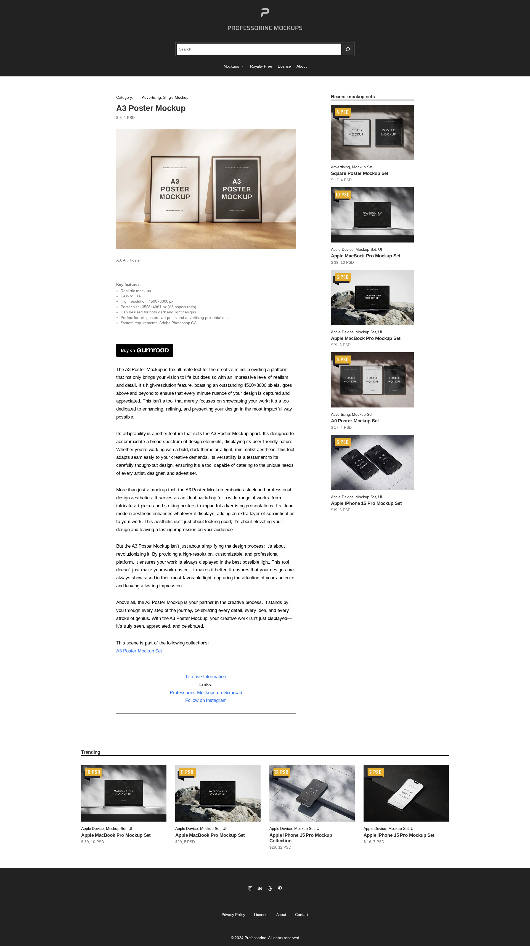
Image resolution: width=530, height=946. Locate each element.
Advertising (151, 97)
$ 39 (335, 262)
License (284, 66)
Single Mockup (176, 97)
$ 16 (367, 842)
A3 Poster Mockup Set (139, 651)
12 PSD (284, 847)
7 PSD (378, 842)
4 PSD (346, 180)
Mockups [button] (231, 66)
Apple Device (342, 249)
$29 (334, 345)
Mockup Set (362, 167)
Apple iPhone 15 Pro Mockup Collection (300, 838)
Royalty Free (261, 66)
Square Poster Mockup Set (360, 173)
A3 (118, 260)
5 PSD (345, 345)
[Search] (347, 49)
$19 (334, 510)
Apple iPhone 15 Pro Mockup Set (366, 503)
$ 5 (119, 117)
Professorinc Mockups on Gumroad (206, 692)
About (301, 66)
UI (380, 249)
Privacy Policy (233, 914)
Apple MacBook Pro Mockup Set (366, 256)
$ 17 (335, 427)
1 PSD (129, 117)
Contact (301, 914)
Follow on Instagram (205, 700)
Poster (135, 260)
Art (125, 260)
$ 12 (335, 180)
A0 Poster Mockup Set (355, 420)
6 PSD (345, 510)
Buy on (128, 350)
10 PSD (347, 262)
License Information (206, 676)
